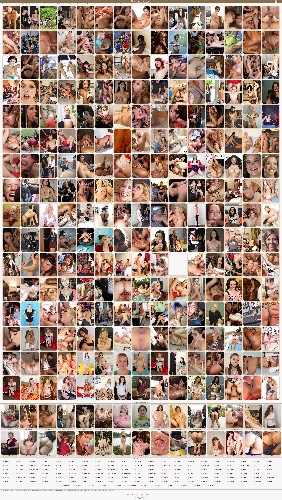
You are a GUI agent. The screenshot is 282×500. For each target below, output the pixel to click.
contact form (141, 498)
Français (139, 495)
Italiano (149, 495)
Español (144, 495)
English (130, 495)
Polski (153, 495)
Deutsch (134, 495)
